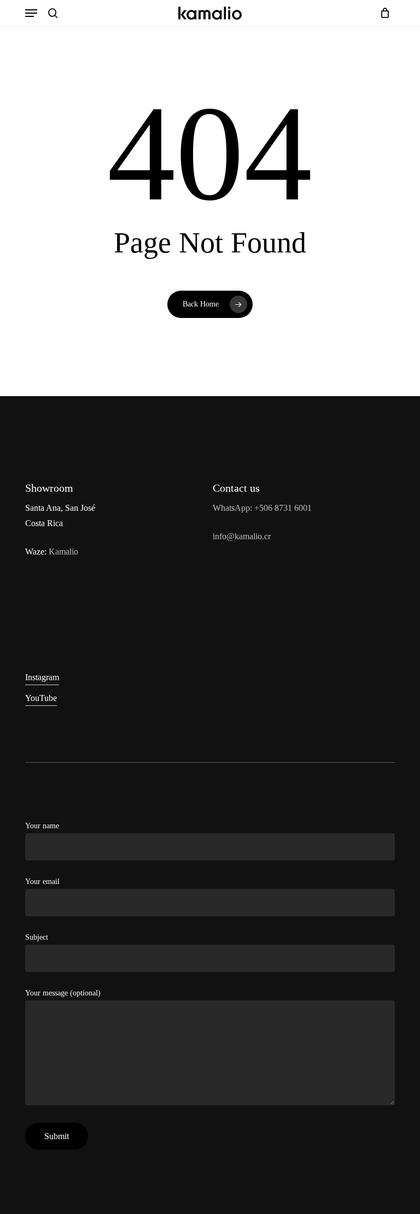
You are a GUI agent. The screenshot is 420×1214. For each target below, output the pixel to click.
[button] (31, 13)
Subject (36, 937)
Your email (42, 881)
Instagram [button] (42, 677)
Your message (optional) (63, 993)
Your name (42, 826)
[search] (53, 13)
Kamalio (63, 551)
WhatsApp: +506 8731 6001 (262, 507)
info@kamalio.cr (242, 536)
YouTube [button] (41, 698)
